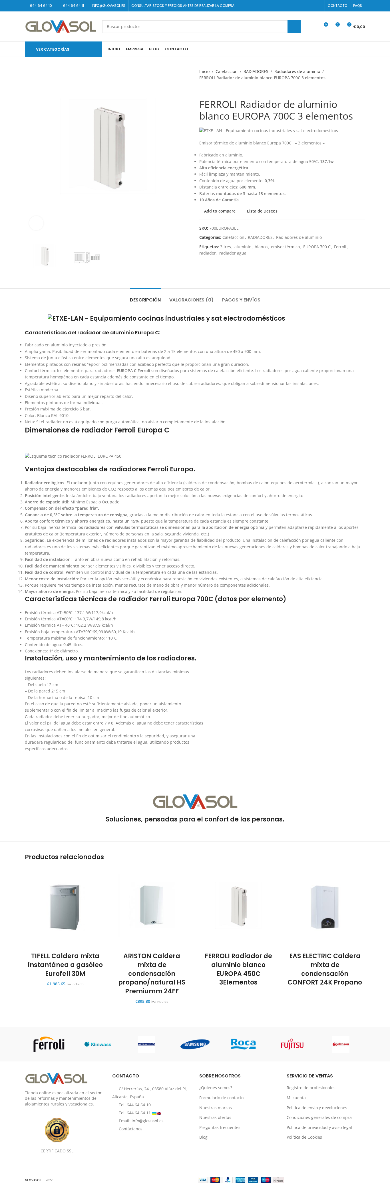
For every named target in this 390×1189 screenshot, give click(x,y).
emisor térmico (285, 246)
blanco (261, 246)
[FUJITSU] (292, 1044)
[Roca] (243, 1044)
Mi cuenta (296, 1097)
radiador (207, 253)
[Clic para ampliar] (36, 223)
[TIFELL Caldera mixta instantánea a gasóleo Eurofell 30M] (65, 908)
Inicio (204, 71)
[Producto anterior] (202, 90)
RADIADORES (256, 71)
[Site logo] (60, 26)
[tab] (145, 297)
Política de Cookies (304, 1137)
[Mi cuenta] (313, 26)
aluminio (242, 246)
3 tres (225, 246)
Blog (203, 1137)
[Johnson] (341, 1044)
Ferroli (340, 246)
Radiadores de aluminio (297, 71)
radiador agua (232, 253)
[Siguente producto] (213, 90)
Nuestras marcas (215, 1107)
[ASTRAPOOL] (146, 1044)
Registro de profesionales (311, 1087)
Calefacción (227, 71)
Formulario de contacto (221, 1097)
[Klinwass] (97, 1044)
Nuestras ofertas (215, 1117)
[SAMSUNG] (195, 1044)
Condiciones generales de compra (319, 1117)
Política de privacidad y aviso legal (319, 1127)
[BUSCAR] (294, 26)
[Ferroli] (49, 1044)
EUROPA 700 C (317, 246)
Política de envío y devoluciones (317, 1107)
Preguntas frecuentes (219, 1127)
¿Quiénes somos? (215, 1087)
